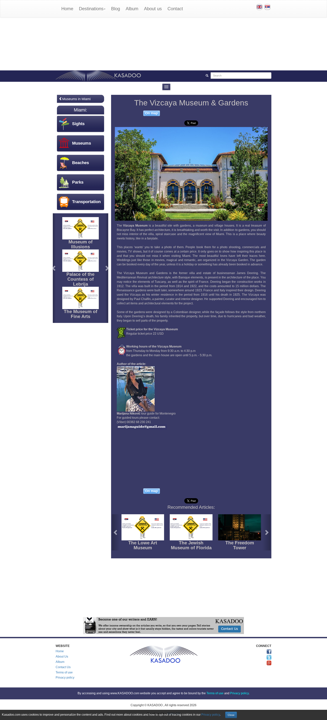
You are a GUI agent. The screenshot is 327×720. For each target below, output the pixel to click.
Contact (175, 8)
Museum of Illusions (81, 244)
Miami (80, 109)
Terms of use (64, 672)
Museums (81, 143)
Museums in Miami (76, 99)
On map (151, 113)
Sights (78, 123)
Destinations (91, 8)
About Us (62, 656)
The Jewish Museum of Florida (191, 545)
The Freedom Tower (239, 545)
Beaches (80, 162)
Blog (115, 8)
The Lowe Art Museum (142, 545)
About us (153, 8)
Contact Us (63, 667)
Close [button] (231, 714)
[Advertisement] (163, 43)
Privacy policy (65, 677)
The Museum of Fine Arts (80, 314)
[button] (116, 532)
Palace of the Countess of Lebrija (80, 279)
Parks (77, 182)
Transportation (86, 201)
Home (67, 8)
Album (132, 8)
